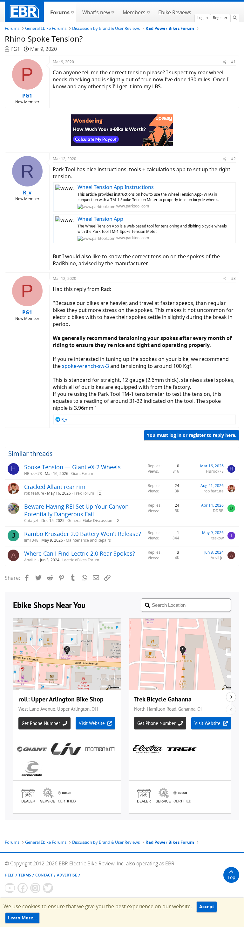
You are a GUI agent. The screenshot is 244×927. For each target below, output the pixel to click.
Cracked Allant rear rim (54, 487)
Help (9, 875)
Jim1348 (31, 540)
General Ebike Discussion (89, 520)
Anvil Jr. (30, 560)
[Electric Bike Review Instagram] (35, 888)
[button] (72, 11)
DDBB (218, 510)
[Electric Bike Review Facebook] (22, 888)
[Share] (225, 61)
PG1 (15, 48)
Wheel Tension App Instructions (116, 187)
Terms (24, 875)
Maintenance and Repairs (88, 540)
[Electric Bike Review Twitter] (48, 888)
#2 (233, 158)
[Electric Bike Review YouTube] (10, 888)
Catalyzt (31, 520)
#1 (233, 61)
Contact (44, 875)
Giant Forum (82, 473)
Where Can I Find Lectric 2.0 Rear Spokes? (79, 553)
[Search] (234, 18)
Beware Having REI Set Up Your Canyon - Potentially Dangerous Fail (78, 510)
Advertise (67, 875)
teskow (217, 538)
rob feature (34, 493)
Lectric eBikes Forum (80, 560)
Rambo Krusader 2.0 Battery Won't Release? (82, 534)
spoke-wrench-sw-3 (85, 365)
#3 (233, 278)
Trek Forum (84, 493)
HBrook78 (33, 473)
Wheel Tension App (100, 218)
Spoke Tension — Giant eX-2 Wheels (72, 467)
